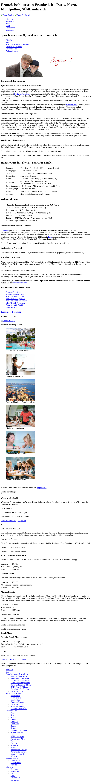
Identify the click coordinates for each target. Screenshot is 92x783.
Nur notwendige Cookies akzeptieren (20, 655)
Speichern (5, 651)
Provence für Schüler (18, 750)
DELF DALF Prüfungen (15, 303)
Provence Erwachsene (19, 752)
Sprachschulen (11, 49)
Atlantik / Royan (17, 732)
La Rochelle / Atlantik (19, 730)
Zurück (3, 655)
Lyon (12, 735)
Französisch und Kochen (15, 296)
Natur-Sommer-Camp (19, 754)
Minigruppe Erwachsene (15, 294)
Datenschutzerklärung (9, 521)
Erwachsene (15, 760)
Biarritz (13, 748)
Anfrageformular (12, 51)
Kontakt (14, 765)
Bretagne (14, 728)
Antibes (6, 230)
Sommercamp (71, 105)
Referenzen (10, 21)
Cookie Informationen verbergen (13, 551)
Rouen (13, 726)
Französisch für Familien (15, 305)
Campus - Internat (17, 702)
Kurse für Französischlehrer (16, 301)
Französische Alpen (18, 739)
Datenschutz (10, 28)
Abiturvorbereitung (18, 706)
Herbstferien (15, 696)
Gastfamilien (15, 700)
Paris (50, 237)
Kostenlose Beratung (11, 312)
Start (7, 42)
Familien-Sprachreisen (19, 709)
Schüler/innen (16, 763)
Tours (13, 741)
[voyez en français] (22, 15)
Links (8, 26)
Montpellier (15, 724)
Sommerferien (16, 698)
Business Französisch (22, 94)
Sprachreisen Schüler (14, 47)
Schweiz (14, 756)
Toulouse (14, 743)
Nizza (13, 715)
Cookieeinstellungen (8, 492)
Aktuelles (9, 40)
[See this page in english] (7, 15)
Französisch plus (17, 704)
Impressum (10, 30)
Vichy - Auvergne (17, 737)
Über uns (9, 19)
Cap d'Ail (14, 722)
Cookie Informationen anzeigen (13, 547)
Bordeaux (14, 745)
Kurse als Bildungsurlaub (15, 299)
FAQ (8, 23)
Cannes (13, 719)
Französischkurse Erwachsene (17, 44)
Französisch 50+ (12, 307)
